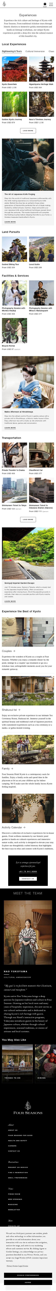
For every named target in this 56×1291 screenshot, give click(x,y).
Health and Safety (17, 1140)
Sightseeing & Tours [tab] (12, 52)
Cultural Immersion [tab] (35, 52)
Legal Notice (23, 1266)
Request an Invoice (18, 1167)
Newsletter (14, 1210)
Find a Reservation (18, 1172)
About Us (12, 1130)
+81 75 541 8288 (28, 871)
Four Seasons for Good (20, 1135)
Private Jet (14, 1226)
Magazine (13, 1204)
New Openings (15, 1199)
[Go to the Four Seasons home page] (4, 3)
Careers (12, 1146)
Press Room (14, 1194)
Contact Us (28, 879)
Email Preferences (17, 1178)
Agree (28, 1282)
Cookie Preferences (28, 1275)
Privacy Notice (12, 1266)
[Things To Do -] (17, 1064)
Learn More (10, 222)
